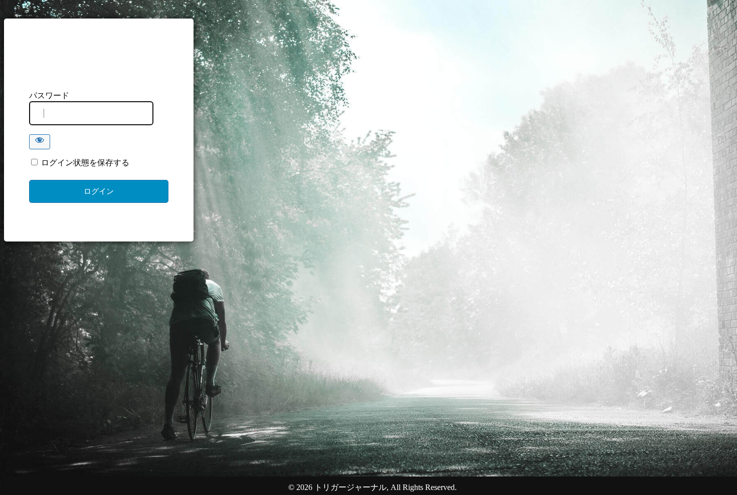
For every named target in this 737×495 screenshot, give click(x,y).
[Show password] (39, 141)
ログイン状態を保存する (84, 162)
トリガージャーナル (98, 61)
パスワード (49, 95)
